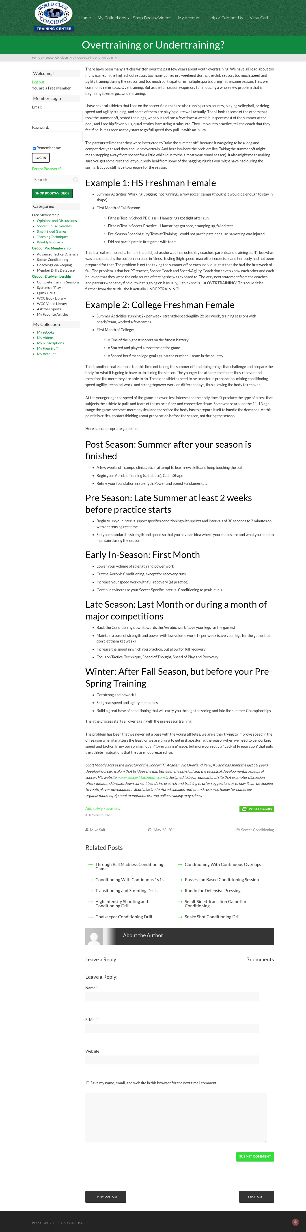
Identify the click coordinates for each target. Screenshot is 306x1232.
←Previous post (105, 1196)
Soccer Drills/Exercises (54, 226)
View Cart (259, 17)
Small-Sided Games (52, 231)
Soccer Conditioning (257, 830)
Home (85, 17)
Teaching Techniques (52, 236)
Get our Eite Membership (51, 276)
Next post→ (256, 1196)
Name (91, 987)
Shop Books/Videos (152, 17)
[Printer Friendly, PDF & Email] (256, 809)
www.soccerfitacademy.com (141, 777)
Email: (37, 107)
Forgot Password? (46, 168)
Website (92, 1051)
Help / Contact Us (225, 17)
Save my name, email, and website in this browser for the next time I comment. (154, 1083)
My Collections (112, 17)
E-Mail (92, 1019)
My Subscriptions (50, 343)
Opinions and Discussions (57, 220)
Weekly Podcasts (50, 242)
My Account (189, 17)
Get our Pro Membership (51, 248)
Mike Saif (97, 830)
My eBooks (45, 332)
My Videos (45, 337)
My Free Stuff (47, 348)
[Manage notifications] (295, 1222)
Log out (38, 82)
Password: (40, 127)
